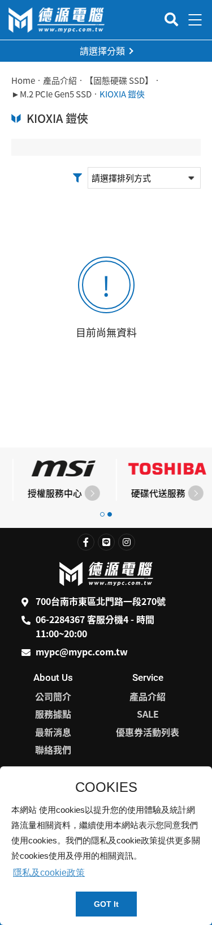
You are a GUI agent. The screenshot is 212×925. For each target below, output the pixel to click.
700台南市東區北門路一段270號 (101, 601)
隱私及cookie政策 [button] (49, 872)
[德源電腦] (56, 20)
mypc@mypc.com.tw (82, 651)
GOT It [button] (106, 904)
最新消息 (53, 732)
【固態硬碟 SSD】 (119, 80)
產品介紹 (60, 80)
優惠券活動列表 (147, 732)
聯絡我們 (53, 749)
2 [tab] (109, 514)
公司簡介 (53, 696)
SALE (148, 714)
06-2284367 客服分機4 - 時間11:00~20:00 (95, 626)
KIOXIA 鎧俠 (122, 94)
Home (23, 80)
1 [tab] (102, 514)
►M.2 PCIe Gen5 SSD (51, 94)
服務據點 (53, 714)
